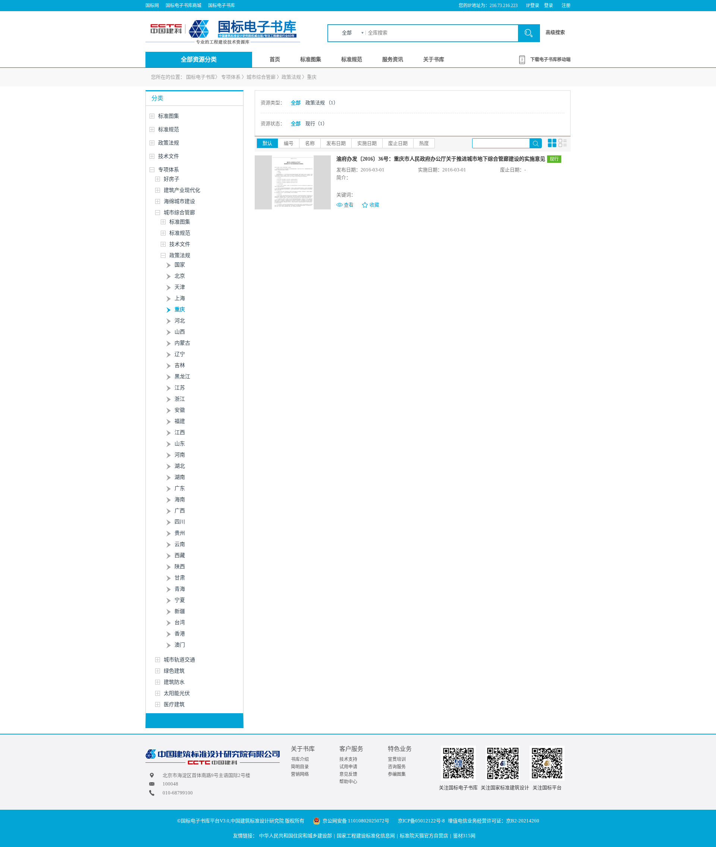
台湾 (180, 622)
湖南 (180, 477)
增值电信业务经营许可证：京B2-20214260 (493, 821)
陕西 (180, 566)
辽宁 (180, 354)
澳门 (180, 645)
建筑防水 (174, 682)
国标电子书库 (221, 5)
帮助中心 (348, 781)
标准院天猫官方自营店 (424, 835)
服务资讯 (392, 59)
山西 (180, 332)
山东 (180, 443)
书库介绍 (300, 759)
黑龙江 (182, 376)
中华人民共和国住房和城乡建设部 (295, 835)
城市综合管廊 (261, 77)
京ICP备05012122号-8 (421, 821)
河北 (180, 320)
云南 (180, 544)
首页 (275, 59)
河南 (180, 455)
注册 (566, 5)
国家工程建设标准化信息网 (366, 835)
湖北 (180, 466)
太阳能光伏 (177, 693)
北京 (180, 276)
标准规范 (351, 59)
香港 (180, 633)
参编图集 (397, 774)
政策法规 (291, 77)
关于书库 (433, 59)
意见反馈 (348, 774)
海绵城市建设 (179, 201)
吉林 (180, 365)
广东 (180, 488)
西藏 (180, 555)
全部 (347, 32)
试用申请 (348, 766)
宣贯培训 (397, 759)
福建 (180, 421)
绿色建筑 (174, 671)
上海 (180, 298)
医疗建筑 (174, 704)
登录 (548, 5)
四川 (180, 522)
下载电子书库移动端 (550, 59)
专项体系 (231, 77)
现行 (316, 123)
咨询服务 (397, 766)
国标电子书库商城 (183, 5)
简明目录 (300, 766)
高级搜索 (555, 32)
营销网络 (300, 774)
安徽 (180, 410)
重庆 (312, 77)
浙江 (180, 399)
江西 (180, 432)
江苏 (180, 388)
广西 (180, 510)
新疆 (180, 611)
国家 (180, 265)
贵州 (180, 533)
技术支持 (348, 759)
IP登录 (532, 5)
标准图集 (310, 59)
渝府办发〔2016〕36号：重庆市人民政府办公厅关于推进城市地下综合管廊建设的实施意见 (440, 159)
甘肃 (180, 578)
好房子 (171, 179)
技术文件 (168, 156)
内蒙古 (182, 343)
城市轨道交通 (179, 660)
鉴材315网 (464, 835)
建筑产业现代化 (182, 190)
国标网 (152, 5)
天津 (180, 287)
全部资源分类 (199, 59)
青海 (180, 589)
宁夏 (180, 600)
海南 (180, 499)
